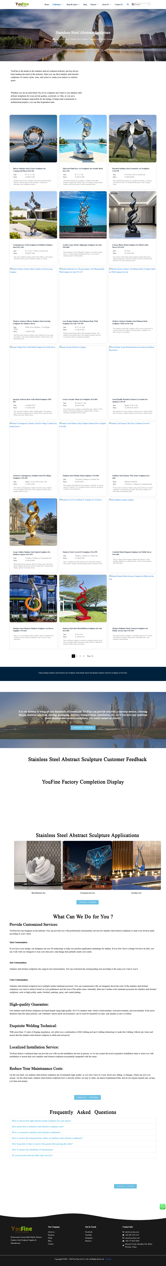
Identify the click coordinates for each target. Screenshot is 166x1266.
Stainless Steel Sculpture (79, 39)
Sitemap (108, 1259)
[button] (62, 4)
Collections (65, 39)
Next (88, 656)
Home (57, 39)
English (137, 4)
